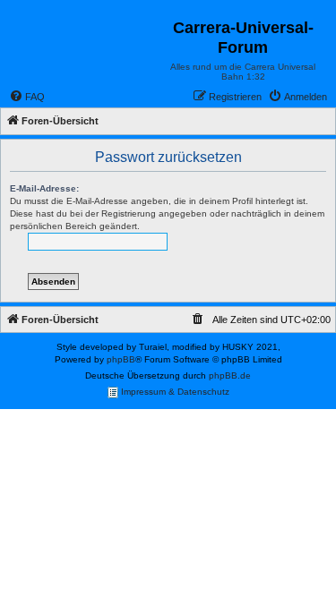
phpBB (121, 359)
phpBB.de (230, 375)
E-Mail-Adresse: (44, 188)
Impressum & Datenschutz (173, 392)
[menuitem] (27, 96)
